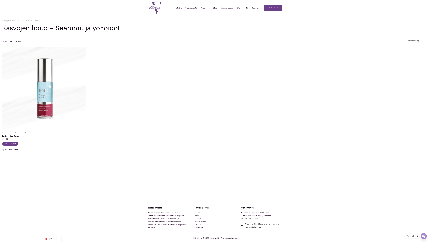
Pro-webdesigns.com (229, 238)
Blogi (215, 8)
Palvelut (204, 8)
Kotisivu (178, 8)
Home (4, 21)
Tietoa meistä (191, 8)
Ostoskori (256, 8)
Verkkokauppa (227, 8)
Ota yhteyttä (242, 8)
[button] (208, 8)
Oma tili (198, 225)
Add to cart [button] (10, 144)
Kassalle (198, 219)
